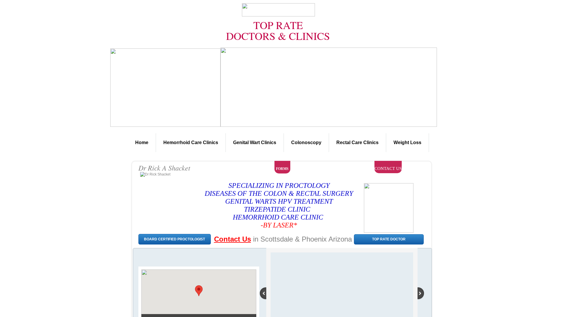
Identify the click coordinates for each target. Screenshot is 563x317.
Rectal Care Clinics (357, 142)
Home (141, 142)
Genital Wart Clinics (254, 142)
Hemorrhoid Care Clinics (190, 142)
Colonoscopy (306, 142)
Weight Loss (407, 142)
